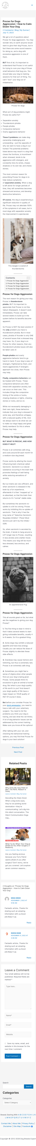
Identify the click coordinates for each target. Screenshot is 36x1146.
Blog (17, 30)
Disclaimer (7, 1126)
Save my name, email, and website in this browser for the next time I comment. (17, 1046)
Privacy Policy (28, 1123)
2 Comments (8, 30)
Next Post (18, 752)
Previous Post (18, 747)
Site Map (17, 1126)
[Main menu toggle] (32, 5)
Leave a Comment (10, 794)
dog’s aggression (14, 705)
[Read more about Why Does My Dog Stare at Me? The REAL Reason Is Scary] (18, 776)
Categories (7, 1098)
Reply (29, 923)
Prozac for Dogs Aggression (18, 281)
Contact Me (6, 1123)
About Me (16, 1123)
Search (5, 1083)
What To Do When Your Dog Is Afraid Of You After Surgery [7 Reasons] (17, 845)
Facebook (26, 1126)
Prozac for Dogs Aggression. (18, 289)
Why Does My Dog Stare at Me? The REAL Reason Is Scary (16, 789)
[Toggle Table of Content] (27, 277)
